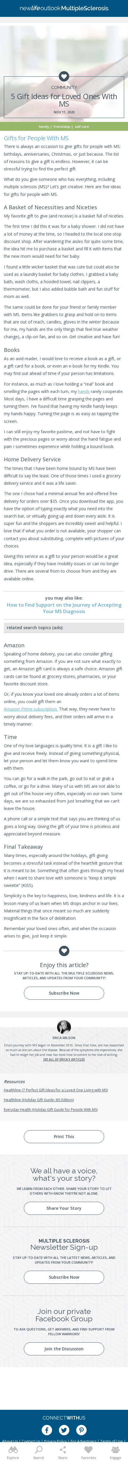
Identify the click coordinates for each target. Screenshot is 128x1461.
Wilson (64, 1037)
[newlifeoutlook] (64, 9)
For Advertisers (83, 1441)
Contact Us (31, 1441)
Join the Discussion (64, 1349)
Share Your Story (64, 1208)
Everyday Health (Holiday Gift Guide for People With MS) (51, 1109)
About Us (10, 1441)
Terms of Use (111, 1441)
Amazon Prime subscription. (31, 709)
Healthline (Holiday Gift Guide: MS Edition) (39, 1099)
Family (44, 126)
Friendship (62, 126)
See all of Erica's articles (64, 1059)
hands (84, 391)
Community (64, 88)
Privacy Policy (55, 1441)
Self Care (82, 126)
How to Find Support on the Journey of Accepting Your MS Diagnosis (64, 608)
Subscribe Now (64, 993)
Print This (64, 1136)
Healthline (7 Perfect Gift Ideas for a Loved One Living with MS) (56, 1090)
